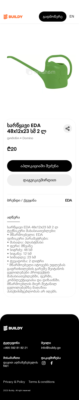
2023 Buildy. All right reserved (16, 390)
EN (71, 16)
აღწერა (13, 217)
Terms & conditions (42, 381)
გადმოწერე (52, 17)
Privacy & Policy (14, 381)
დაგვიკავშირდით (39, 180)
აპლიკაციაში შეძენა (39, 166)
